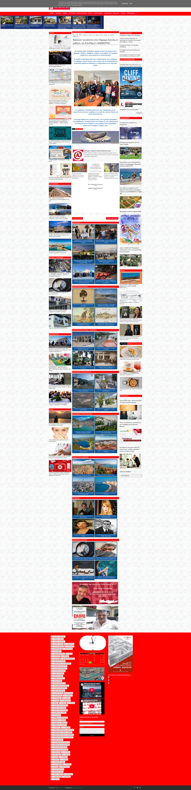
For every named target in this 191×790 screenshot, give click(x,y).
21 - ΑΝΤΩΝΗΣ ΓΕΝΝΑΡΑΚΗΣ (58, 688)
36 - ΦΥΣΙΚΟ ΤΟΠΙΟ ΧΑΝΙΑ (58, 707)
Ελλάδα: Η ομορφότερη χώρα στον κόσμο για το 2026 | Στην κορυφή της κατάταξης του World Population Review (59, 235)
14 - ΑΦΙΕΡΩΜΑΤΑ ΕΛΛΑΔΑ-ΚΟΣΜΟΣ (60, 663)
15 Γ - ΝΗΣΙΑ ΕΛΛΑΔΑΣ (57, 673)
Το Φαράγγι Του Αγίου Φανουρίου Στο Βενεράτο (49, 25)
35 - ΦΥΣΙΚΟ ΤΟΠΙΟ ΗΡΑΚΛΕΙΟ (59, 705)
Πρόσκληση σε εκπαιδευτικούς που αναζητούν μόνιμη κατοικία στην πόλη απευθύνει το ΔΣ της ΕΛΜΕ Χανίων (60, 387)
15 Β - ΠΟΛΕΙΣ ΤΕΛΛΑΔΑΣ (58, 670)
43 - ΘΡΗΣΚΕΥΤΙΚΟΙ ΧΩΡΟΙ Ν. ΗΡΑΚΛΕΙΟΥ (62, 729)
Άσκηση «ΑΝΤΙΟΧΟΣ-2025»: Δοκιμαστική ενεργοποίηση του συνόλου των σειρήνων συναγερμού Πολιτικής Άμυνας (111, 176)
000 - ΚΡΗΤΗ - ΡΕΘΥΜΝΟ (57, 641)
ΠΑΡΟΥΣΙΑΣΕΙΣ (98, 13)
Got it (131, 3)
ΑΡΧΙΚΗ (52, 13)
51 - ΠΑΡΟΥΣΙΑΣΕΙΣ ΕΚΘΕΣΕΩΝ (59, 749)
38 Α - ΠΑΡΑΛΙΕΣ (55, 715)
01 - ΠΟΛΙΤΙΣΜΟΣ (69, 643)
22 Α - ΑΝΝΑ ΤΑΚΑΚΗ (57, 693)
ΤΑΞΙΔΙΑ (123, 13)
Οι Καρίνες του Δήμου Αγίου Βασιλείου (7, 25)
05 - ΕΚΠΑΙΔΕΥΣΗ (67, 648)
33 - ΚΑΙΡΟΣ (62, 702)
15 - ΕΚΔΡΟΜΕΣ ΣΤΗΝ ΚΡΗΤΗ (59, 666)
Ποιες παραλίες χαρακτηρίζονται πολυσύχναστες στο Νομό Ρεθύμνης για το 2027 (59, 199)
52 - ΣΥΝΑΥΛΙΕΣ (55, 752)
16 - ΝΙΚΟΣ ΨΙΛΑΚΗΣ (56, 675)
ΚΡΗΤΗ (90, 13)
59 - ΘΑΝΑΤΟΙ (55, 759)
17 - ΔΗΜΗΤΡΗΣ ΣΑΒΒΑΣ (57, 678)
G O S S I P (138, 343)
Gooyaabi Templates (77, 787)
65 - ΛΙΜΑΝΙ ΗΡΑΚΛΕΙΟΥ (57, 761)
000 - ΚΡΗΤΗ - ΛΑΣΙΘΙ (57, 639)
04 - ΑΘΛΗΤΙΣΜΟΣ (56, 648)
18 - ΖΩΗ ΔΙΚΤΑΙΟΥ (56, 680)
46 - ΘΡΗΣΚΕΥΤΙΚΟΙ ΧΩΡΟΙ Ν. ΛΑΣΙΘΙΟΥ (62, 737)
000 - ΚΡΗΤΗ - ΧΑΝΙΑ (57, 643)
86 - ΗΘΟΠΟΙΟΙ (66, 776)
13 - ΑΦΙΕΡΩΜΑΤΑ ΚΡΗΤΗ (58, 661)
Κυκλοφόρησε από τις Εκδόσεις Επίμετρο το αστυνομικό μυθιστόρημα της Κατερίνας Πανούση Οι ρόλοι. (130, 338)
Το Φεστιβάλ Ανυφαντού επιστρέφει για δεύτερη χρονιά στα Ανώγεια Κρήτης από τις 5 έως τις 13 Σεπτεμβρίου (60, 142)
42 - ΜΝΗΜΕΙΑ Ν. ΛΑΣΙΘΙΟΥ (58, 725)
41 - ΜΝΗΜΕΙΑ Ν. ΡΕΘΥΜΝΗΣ (59, 722)
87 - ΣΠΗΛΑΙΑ (55, 779)
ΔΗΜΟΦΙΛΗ (131, 343)
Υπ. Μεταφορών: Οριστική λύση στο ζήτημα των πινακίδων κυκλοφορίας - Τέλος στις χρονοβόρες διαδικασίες (59, 275)
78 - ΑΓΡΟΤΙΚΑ (67, 764)
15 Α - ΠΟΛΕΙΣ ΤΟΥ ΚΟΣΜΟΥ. (58, 668)
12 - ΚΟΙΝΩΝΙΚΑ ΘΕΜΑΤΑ (67, 658)
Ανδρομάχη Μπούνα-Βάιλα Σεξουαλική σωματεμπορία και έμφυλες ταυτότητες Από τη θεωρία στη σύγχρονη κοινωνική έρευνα (130, 320)
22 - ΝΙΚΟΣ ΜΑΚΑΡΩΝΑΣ (57, 690)
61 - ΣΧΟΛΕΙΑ (63, 759)
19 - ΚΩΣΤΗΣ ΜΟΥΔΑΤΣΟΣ (58, 683)
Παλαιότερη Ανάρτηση (112, 218)
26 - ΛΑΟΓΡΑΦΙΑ (67, 695)
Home (74, 35)
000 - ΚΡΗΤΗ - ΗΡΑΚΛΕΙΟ (58, 636)
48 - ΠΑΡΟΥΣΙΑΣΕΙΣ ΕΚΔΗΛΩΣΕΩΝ (60, 742)
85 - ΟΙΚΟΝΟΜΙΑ (55, 776)
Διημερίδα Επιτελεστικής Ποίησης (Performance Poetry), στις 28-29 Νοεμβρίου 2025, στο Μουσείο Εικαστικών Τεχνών (95, 176)
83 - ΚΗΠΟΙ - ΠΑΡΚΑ (56, 774)
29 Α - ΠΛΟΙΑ (66, 698)
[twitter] (138, 788)
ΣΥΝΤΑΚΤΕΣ (72, 13)
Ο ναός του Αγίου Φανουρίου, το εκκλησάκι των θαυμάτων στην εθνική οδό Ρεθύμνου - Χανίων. (22, 26)
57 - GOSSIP (54, 757)
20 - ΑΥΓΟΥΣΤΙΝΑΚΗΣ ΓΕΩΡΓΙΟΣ (59, 685)
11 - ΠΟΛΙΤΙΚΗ (55, 658)
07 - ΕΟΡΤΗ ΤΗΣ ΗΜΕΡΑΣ (57, 653)
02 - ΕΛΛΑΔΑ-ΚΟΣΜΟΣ (57, 646)
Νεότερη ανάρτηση (77, 218)
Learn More (124, 3)
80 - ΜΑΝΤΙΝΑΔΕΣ (64, 766)
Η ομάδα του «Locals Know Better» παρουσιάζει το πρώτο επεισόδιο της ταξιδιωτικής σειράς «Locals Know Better (58, 217)
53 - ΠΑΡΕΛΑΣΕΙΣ (55, 754)
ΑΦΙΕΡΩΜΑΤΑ (108, 13)
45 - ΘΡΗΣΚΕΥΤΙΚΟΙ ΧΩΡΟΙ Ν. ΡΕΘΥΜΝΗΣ (62, 734)
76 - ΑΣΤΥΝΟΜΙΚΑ (56, 764)
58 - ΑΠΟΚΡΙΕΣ (63, 757)
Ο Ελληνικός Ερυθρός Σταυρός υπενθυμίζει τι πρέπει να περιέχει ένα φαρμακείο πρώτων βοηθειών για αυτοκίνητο (59, 474)
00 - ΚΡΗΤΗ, (99, 46)
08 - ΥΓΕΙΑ (69, 653)
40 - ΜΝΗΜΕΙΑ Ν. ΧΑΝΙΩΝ (58, 720)
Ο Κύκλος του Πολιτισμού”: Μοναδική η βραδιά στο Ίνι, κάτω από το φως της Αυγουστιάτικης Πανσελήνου (94, 26)
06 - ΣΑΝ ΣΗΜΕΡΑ (56, 651)
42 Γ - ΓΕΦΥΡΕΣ (66, 727)
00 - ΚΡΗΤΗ (79, 35)
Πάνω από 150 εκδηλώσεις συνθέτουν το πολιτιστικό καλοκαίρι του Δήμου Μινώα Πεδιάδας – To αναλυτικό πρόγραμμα (58, 102)
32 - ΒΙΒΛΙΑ (54, 702)
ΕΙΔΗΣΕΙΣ (58, 13)
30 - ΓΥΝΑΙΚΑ (55, 700)
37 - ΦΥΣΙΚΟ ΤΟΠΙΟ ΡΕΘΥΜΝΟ (59, 710)
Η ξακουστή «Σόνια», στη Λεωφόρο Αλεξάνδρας (35, 25)
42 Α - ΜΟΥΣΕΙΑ (55, 727)
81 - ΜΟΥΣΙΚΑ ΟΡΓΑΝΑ (57, 769)
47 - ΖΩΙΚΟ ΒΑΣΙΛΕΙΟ (57, 739)
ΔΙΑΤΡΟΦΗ (123, 343)
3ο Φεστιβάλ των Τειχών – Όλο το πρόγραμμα (59, 48)
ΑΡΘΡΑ (65, 13)
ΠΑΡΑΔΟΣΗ (116, 13)
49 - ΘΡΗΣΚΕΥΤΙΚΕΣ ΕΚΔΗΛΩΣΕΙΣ (60, 744)
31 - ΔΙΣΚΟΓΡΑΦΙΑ (65, 700)
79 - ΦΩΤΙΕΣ (54, 766)
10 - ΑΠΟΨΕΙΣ (64, 656)
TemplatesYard (61, 787)
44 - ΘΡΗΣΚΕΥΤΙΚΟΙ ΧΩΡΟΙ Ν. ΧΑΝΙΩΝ (61, 732)
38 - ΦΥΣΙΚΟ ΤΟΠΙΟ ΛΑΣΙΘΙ (58, 712)
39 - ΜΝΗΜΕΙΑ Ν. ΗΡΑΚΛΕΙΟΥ (59, 717)
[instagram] (141, 788)
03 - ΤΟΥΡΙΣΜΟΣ (69, 646)
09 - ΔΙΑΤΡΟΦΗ (55, 656)
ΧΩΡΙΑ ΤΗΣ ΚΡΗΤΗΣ (82, 13)
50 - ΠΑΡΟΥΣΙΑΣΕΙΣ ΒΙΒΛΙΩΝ (59, 747)
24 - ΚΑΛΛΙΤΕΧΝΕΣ (56, 695)
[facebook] (135, 788)
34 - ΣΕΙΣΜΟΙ (71, 702)
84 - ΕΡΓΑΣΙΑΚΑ (68, 774)
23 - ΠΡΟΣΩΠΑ (68, 693)
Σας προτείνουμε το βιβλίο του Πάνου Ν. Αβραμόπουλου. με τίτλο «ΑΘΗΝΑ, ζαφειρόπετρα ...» (129, 286)
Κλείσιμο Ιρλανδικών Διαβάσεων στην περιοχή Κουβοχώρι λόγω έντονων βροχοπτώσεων (78, 176)
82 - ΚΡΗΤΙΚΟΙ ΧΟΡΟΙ (57, 771)
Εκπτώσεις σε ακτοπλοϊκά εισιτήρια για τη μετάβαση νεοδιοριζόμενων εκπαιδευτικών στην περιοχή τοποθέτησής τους (60, 350)
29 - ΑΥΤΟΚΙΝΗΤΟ (56, 698)
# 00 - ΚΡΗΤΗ (79, 129)
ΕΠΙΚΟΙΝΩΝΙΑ (131, 13)
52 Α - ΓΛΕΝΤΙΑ (65, 752)
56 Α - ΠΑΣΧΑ (65, 754)
